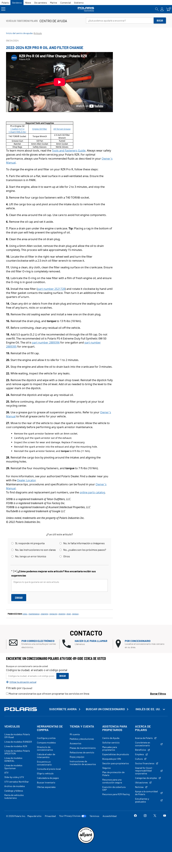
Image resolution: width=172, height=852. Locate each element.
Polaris (5, 2)
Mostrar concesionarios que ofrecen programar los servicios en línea (48, 693)
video (25, 614)
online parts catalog (92, 492)
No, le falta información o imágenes (84, 543)
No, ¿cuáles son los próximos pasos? (84, 549)
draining (61, 614)
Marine (53, 2)
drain (69, 614)
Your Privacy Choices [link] (70, 816)
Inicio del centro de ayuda (19, 33)
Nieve (28, 2)
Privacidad (50, 816)
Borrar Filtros (158, 693)
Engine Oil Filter (39, 129)
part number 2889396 (46, 342)
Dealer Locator (26, 480)
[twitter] (155, 816)
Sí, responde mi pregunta (30, 543)
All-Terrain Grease (62, 129)
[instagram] (145, 816)
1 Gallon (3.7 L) (17, 129)
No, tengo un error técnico (30, 556)
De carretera (40, 2)
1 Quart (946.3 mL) (17, 131)
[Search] (157, 9)
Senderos (17, 2)
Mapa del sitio (34, 816)
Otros (66, 556)
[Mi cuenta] (162, 9)
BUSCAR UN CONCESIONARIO (105, 709)
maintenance (34, 614)
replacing (53, 614)
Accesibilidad (110, 816)
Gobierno (79, 2)
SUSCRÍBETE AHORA (63, 709)
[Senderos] (86, 9)
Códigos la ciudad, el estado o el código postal (36, 670)
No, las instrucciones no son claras (35, 549)
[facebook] (135, 816)
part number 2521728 (51, 289)
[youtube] (164, 816)
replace (75, 614)
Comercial (65, 2)
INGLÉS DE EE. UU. (148, 709)
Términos (94, 816)
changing (44, 614)
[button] (34, 644)
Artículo (38, 33)
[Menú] (3, 9)
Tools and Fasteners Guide (68, 150)
